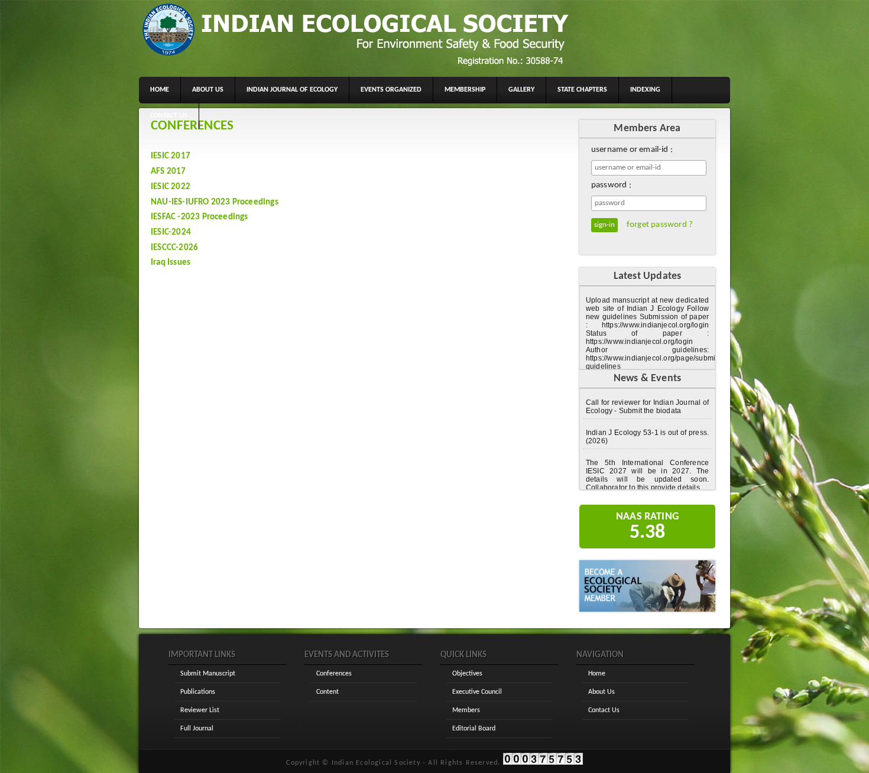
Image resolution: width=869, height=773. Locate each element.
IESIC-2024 (171, 232)
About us (207, 89)
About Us (601, 692)
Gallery (521, 89)
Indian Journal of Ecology (292, 89)
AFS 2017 (168, 171)
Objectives (467, 673)
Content (327, 692)
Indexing (645, 89)
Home (159, 89)
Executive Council (477, 692)
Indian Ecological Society (376, 762)
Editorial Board (473, 728)
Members (466, 710)
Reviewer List (199, 710)
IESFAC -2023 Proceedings (199, 217)
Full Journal (196, 728)
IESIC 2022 (170, 187)
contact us (168, 115)
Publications (197, 692)
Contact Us (604, 710)
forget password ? (660, 224)
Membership (465, 89)
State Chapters (582, 89)
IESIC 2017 (170, 156)
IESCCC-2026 (174, 247)
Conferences (334, 673)
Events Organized (391, 89)
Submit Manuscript (207, 673)
